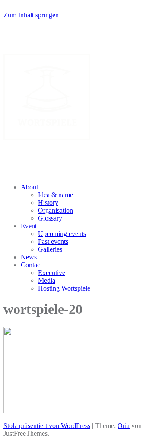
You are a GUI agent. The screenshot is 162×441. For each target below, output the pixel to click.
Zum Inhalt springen (31, 15)
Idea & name (55, 194)
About (29, 187)
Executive (51, 272)
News (29, 257)
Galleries (50, 249)
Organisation (55, 210)
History (48, 202)
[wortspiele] (46, 137)
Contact (31, 264)
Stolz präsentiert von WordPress (46, 425)
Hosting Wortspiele (64, 288)
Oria (124, 425)
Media (46, 280)
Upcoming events (62, 233)
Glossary (50, 218)
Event (29, 226)
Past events (53, 241)
